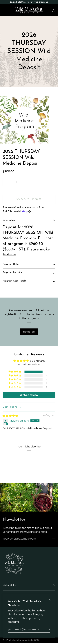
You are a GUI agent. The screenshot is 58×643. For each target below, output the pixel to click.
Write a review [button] (29, 395)
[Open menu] (7, 10)
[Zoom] (6, 138)
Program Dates (11, 264)
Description (9, 220)
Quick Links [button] (9, 585)
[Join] (47, 629)
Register (29, 331)
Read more (9, 254)
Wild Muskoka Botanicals (19, 640)
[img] (10, 415)
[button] (15, 372)
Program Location (12, 272)
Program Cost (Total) (14, 281)
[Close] (51, 600)
